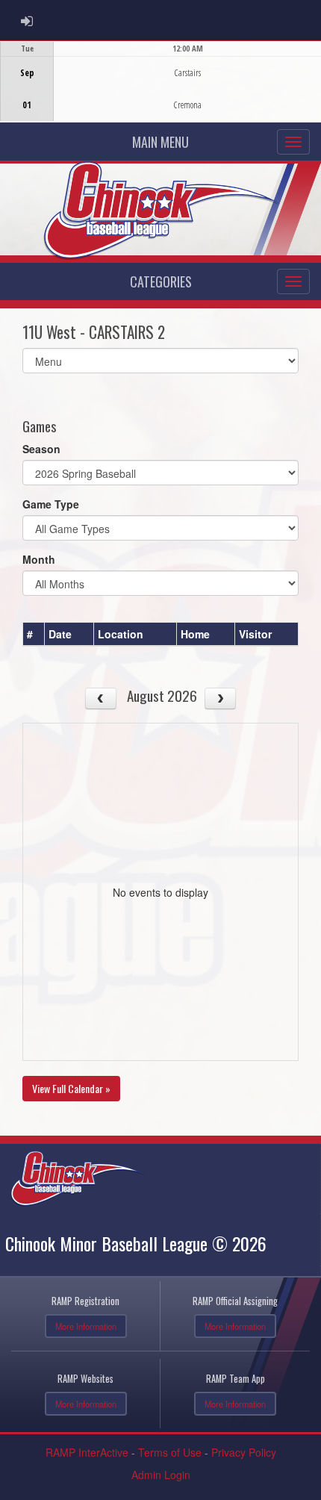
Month (38, 559)
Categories (161, 281)
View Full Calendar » (71, 1088)
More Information (85, 1326)
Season (41, 448)
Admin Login (160, 1474)
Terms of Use (170, 1452)
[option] (160, 81)
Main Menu (160, 142)
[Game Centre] (161, 93)
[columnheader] (34, 634)
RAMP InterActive (87, 1452)
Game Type (50, 504)
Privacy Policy (243, 1452)
